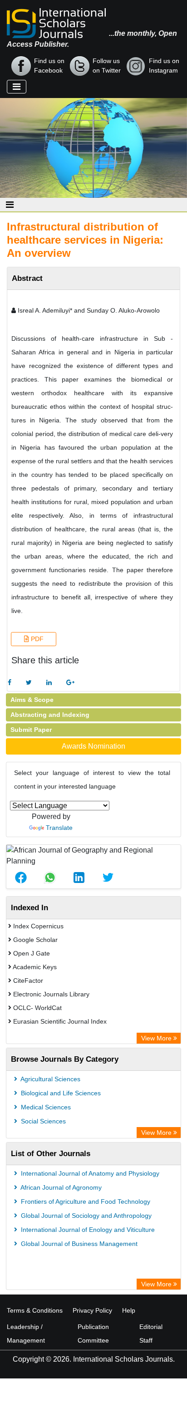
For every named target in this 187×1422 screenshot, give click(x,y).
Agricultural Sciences (49, 1079)
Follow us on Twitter (107, 65)
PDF (36, 638)
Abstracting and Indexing (49, 714)
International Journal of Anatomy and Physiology (89, 1173)
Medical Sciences (45, 1107)
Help (128, 1310)
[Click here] (9, 682)
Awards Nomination (93, 746)
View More (157, 1038)
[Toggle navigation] (16, 86)
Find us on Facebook (49, 65)
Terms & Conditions (35, 1310)
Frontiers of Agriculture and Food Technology (84, 1201)
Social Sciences (42, 1121)
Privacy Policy (92, 1310)
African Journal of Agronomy (60, 1187)
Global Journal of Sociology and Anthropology (85, 1215)
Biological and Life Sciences (60, 1093)
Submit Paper (31, 729)
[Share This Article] (20, 877)
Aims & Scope (32, 699)
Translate (59, 827)
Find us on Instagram (164, 65)
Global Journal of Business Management (78, 1243)
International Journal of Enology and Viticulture (87, 1229)
